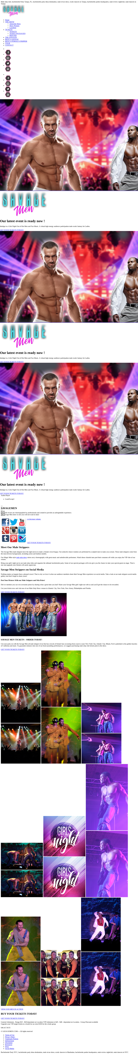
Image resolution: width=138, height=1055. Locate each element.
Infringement (9, 1041)
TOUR (7, 43)
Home (7, 20)
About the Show (15, 24)
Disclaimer (9, 1043)
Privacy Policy (10, 1037)
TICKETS (8, 30)
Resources (8, 1045)
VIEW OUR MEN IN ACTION (12, 1009)
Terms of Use (9, 1035)
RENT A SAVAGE (12, 39)
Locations (12, 28)
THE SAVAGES (11, 37)
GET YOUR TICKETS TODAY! (12, 230)
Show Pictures (14, 26)
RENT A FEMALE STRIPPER (16, 41)
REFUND (13, 35)
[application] (22, 501)
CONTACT (9, 45)
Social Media (9, 1048)
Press (7, 1047)
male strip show (21, 557)
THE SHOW (9, 22)
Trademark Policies (11, 1039)
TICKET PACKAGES (17, 33)
